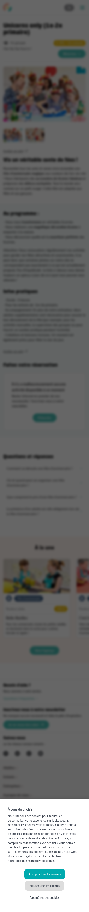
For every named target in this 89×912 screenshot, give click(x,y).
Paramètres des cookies (44, 897)
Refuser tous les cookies (44, 886)
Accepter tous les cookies (45, 874)
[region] (44, 855)
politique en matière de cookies (35, 860)
